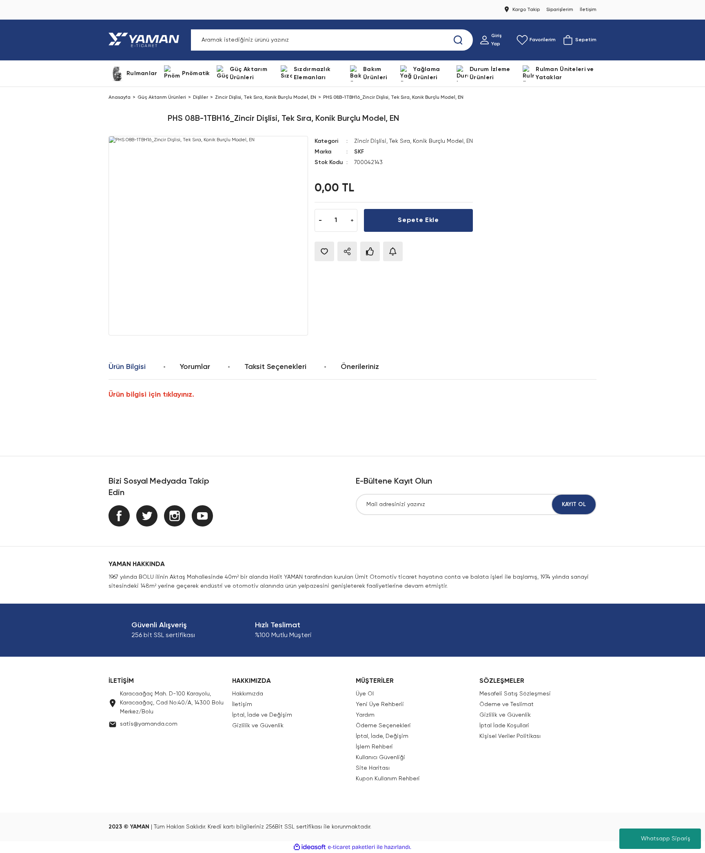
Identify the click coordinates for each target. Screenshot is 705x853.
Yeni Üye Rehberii (380, 704)
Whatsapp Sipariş (665, 839)
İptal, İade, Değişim (382, 736)
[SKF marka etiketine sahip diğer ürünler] (135, 118)
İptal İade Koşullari (504, 726)
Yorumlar (195, 367)
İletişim (242, 704)
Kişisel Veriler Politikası (510, 736)
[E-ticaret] (351, 847)
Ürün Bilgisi (127, 367)
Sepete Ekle (418, 220)
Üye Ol (365, 694)
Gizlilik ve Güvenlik (258, 726)
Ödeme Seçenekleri (383, 726)
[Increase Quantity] (352, 220)
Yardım (365, 715)
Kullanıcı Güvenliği (380, 757)
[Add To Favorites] (324, 251)
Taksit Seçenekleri (275, 367)
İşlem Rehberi (374, 747)
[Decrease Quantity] (320, 220)
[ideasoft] (309, 847)
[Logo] (145, 40)
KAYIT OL (574, 504)
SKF (359, 152)
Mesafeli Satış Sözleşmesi (515, 694)
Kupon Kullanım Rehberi (388, 779)
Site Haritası (373, 768)
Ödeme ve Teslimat (506, 704)
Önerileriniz (360, 367)
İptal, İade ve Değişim (262, 715)
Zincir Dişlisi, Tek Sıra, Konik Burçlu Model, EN (413, 141)
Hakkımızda (247, 694)
